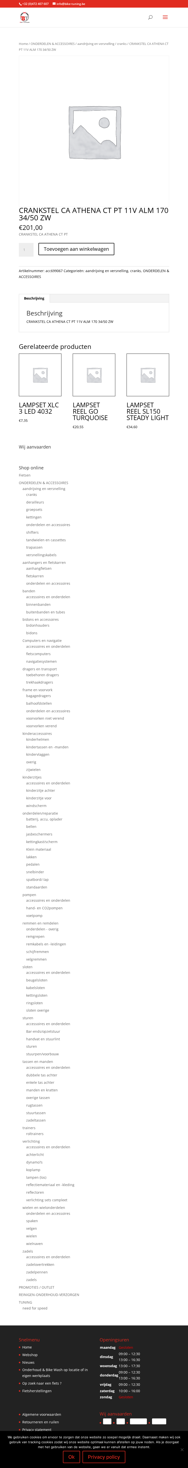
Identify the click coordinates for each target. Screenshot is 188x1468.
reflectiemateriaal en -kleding (50, 1184)
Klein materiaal (38, 849)
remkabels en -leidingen (46, 944)
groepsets (34, 509)
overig (31, 762)
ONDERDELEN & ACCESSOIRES (53, 43)
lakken (31, 857)
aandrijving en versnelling (95, 43)
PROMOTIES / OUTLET (36, 1287)
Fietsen (25, 475)
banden (29, 591)
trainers (29, 1127)
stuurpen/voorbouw (42, 1054)
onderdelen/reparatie (40, 813)
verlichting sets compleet (46, 1200)
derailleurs (35, 502)
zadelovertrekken (40, 1264)
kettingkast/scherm (42, 841)
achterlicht (35, 1154)
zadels (28, 1251)
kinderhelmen (37, 739)
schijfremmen (37, 951)
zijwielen (33, 769)
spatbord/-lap (37, 879)
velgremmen (36, 959)
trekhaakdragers (39, 682)
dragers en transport (40, 669)
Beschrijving (34, 298)
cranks (122, 43)
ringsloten (34, 1003)
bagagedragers (38, 695)
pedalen (33, 864)
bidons (31, 633)
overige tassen (38, 1097)
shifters (32, 532)
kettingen (34, 517)
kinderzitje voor (39, 798)
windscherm (36, 805)
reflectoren (35, 1192)
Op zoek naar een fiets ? (41, 1383)
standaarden (36, 887)
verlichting (31, 1141)
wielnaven (34, 1243)
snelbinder (35, 872)
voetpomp (34, 915)
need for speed (35, 1308)
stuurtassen (36, 1113)
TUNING (25, 1302)
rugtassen (34, 1105)
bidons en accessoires (41, 619)
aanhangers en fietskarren (44, 562)
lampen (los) (36, 1177)
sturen (28, 1018)
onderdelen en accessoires (48, 524)
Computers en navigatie (42, 640)
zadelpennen (37, 1272)
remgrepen (35, 936)
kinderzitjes (32, 777)
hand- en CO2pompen (44, 908)
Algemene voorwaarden (41, 1414)
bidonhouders (37, 625)
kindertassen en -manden (47, 747)
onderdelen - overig (42, 929)
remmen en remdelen (41, 923)
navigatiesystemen (41, 661)
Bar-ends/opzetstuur (43, 1031)
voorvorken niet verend (45, 718)
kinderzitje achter (40, 790)
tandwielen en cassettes (46, 540)
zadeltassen (36, 1120)
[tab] (34, 298)
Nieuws (28, 1362)
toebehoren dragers (42, 675)
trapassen (34, 547)
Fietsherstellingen (37, 1391)
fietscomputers (38, 653)
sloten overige (37, 1010)
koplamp (33, 1169)
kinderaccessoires (37, 733)
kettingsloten (36, 995)
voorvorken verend (41, 726)
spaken (32, 1220)
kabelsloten (35, 987)
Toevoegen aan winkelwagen (76, 249)
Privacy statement (36, 1429)
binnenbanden (38, 604)
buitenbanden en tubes (45, 612)
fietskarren (35, 576)
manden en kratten (42, 1090)
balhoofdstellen (39, 703)
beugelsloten (36, 980)
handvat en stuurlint (43, 1039)
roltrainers (35, 1133)
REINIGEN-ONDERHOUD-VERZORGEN (49, 1294)
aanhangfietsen (39, 568)
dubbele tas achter (41, 1075)
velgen (31, 1228)
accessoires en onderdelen (48, 597)
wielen (31, 1236)
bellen (31, 826)
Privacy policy (104, 1457)
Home (23, 43)
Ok (71, 1457)
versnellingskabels (41, 555)
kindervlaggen (37, 754)
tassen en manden (38, 1061)
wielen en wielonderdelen (44, 1207)
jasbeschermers (39, 834)
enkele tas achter (40, 1082)
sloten (28, 967)
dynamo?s (34, 1162)
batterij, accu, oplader (44, 819)
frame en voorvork (37, 690)
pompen (29, 894)
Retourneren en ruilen (40, 1422)
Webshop (30, 1354)
